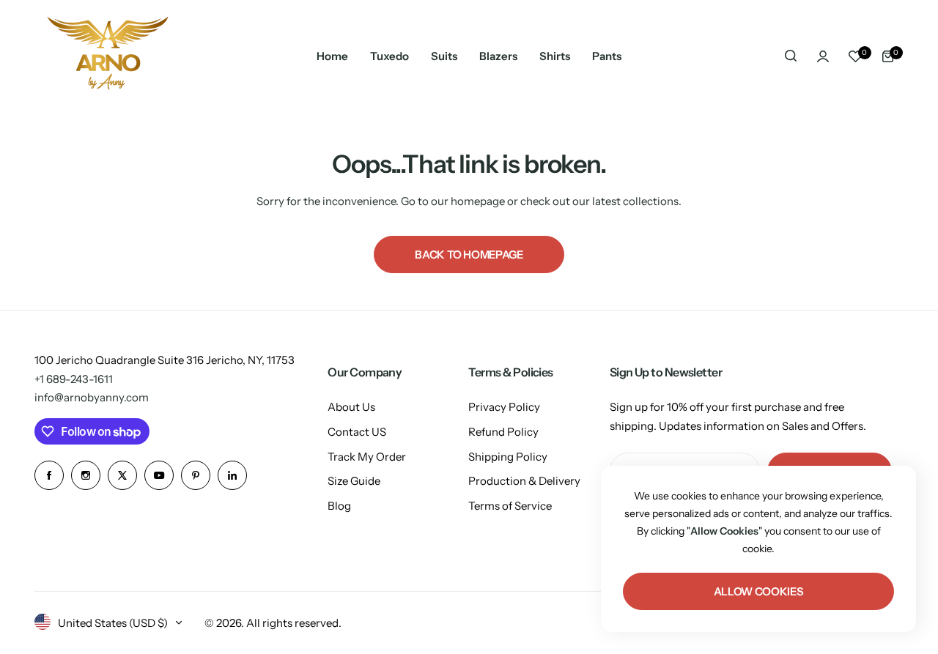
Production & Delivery (524, 481)
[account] (823, 56)
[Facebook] (49, 475)
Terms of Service (510, 506)
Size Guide (354, 481)
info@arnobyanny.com (91, 397)
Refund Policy (503, 432)
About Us (351, 407)
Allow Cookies (758, 591)
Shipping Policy (507, 457)
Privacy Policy (504, 407)
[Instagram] (85, 475)
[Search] (791, 56)
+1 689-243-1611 (73, 379)
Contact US (357, 432)
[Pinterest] (195, 475)
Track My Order (367, 457)
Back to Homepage (468, 254)
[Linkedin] (232, 475)
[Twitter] (122, 475)
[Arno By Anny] (107, 56)
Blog (339, 506)
